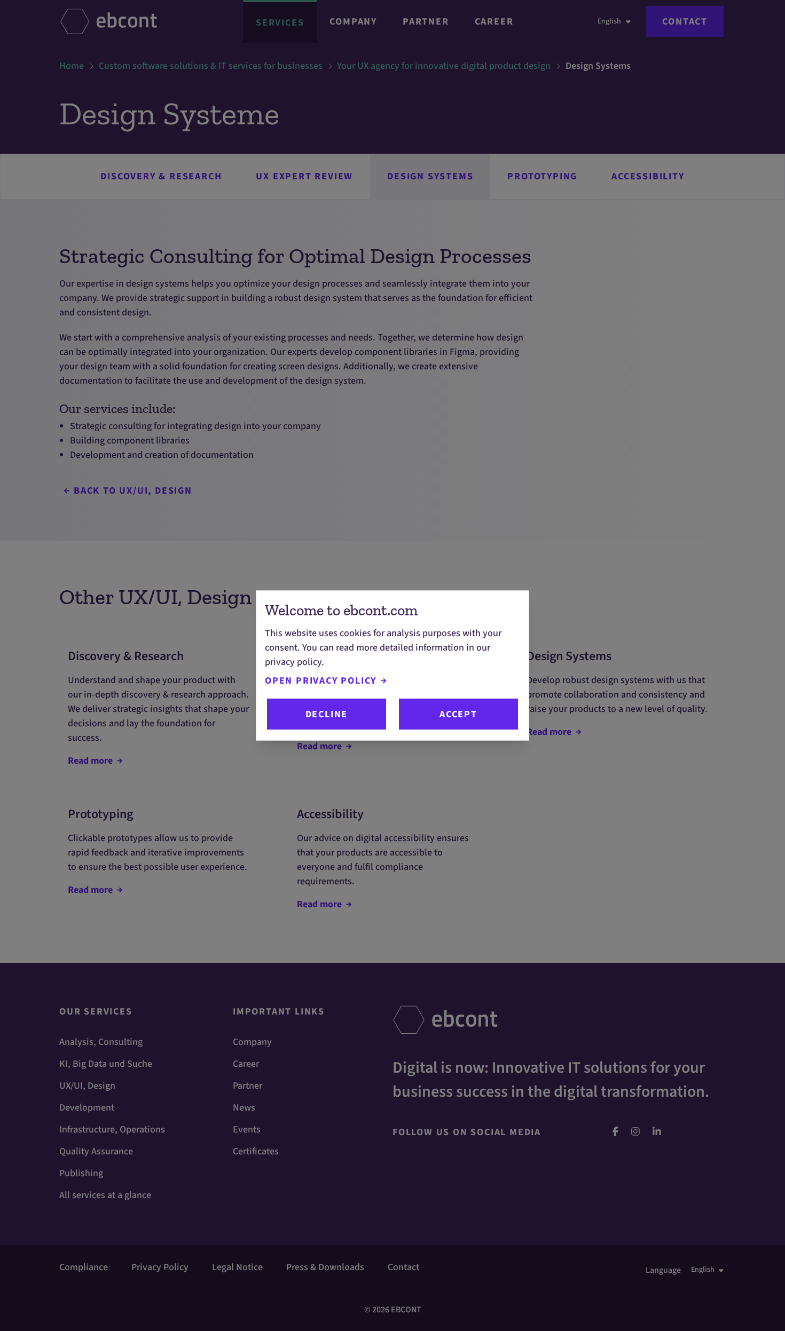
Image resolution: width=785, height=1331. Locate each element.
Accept (458, 714)
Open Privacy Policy (320, 680)
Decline (326, 714)
